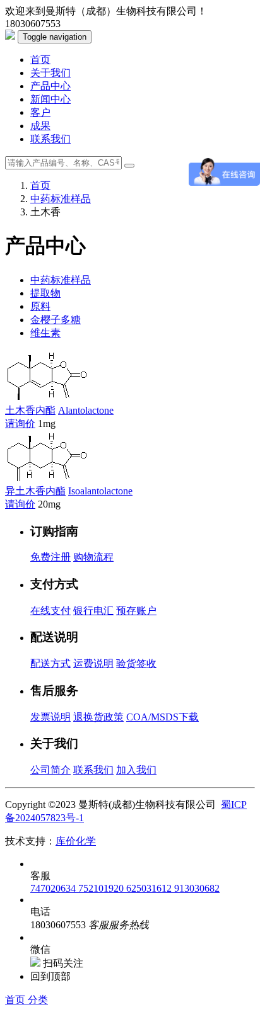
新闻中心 (50, 99)
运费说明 (93, 663)
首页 (40, 59)
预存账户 (136, 610)
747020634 (54, 888)
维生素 (45, 332)
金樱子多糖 (55, 319)
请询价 (20, 423)
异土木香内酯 (35, 491)
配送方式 (50, 663)
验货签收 (136, 663)
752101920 (102, 888)
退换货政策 (98, 717)
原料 (40, 306)
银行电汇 (93, 610)
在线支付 (50, 610)
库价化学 (76, 841)
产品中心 (50, 86)
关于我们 (50, 72)
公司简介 (50, 770)
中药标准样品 (60, 198)
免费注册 (50, 557)
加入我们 (136, 770)
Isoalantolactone (100, 491)
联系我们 (50, 139)
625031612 (150, 888)
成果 (40, 125)
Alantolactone (86, 410)
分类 (38, 999)
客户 (40, 112)
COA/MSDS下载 (162, 717)
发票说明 (50, 717)
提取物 (45, 293)
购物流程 (93, 557)
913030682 (197, 888)
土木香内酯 (30, 410)
